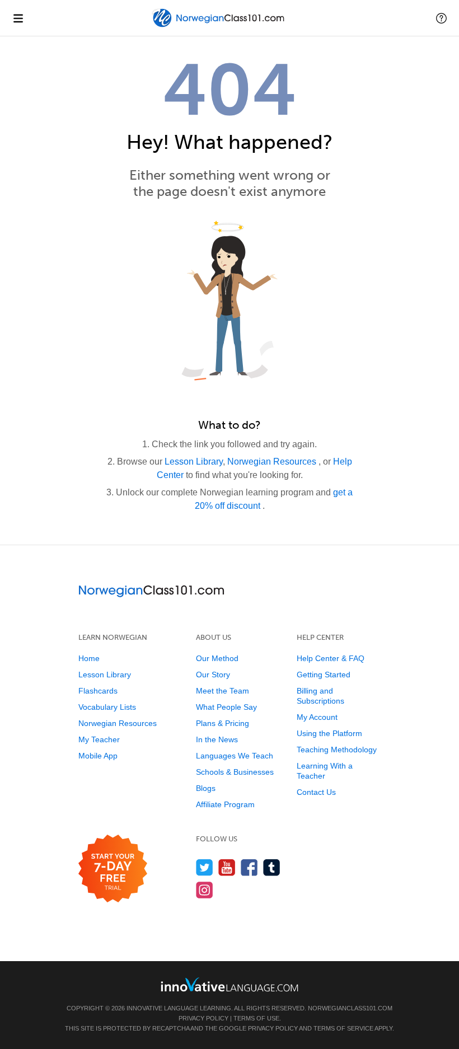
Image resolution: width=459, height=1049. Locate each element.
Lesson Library (194, 461)
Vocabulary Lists (107, 707)
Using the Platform (329, 733)
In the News (217, 739)
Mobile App (98, 755)
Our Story (213, 674)
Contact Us (316, 792)
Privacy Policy (203, 1018)
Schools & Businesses (235, 771)
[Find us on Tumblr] (271, 867)
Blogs (206, 788)
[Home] (219, 26)
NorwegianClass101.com (350, 1008)
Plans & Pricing (222, 723)
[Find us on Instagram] (204, 889)
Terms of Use (256, 1018)
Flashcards (98, 690)
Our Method (217, 658)
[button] (441, 18)
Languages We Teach (234, 755)
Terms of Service (343, 1028)
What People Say (226, 707)
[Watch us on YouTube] (227, 867)
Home (89, 658)
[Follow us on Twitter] (204, 867)
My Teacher (99, 739)
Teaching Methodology (337, 749)
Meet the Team (222, 690)
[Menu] (18, 18)
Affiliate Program (225, 804)
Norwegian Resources (273, 461)
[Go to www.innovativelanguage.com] (229, 984)
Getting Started (323, 674)
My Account (317, 717)
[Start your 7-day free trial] (112, 869)
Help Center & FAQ (330, 658)
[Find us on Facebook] (249, 867)
